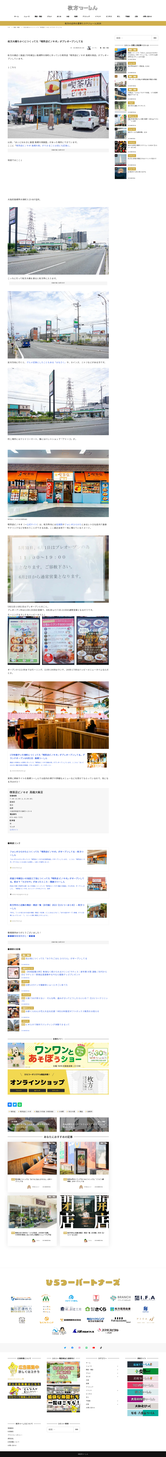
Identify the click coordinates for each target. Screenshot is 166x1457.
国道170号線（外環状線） (45, 1111)
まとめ (59, 16)
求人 (118, 16)
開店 (81, 1111)
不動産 (127, 16)
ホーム (16, 16)
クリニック (86, 16)
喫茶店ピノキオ (25, 1111)
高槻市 (89, 1111)
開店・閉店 (38, 16)
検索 (155, 38)
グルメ (49, 16)
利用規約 (10, 1431)
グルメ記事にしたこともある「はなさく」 (47, 362)
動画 (75, 16)
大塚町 (61, 1111)
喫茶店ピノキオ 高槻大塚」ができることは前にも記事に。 (43, 145)
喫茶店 (12, 1111)
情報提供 (10, 1428)
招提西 (59, 524)
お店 (67, 16)
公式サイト (32, 524)
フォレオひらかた (73, 524)
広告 (136, 16)
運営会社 (10, 1438)
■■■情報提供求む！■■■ (21, 935)
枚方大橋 (71, 1111)
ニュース (27, 16)
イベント (98, 16)
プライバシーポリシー (15, 1435)
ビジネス (109, 16)
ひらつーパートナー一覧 (16, 1379)
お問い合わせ (147, 16)
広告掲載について (13, 1442)
